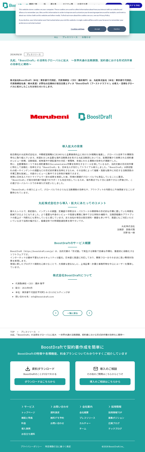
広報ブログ (114, 423)
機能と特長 (27, 417)
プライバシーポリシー (31, 446)
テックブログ (115, 428)
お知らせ (86, 37)
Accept (97, 29)
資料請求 (54, 412)
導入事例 (25, 428)
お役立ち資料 (28, 434)
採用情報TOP (115, 412)
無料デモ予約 (133, 5)
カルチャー (85, 423)
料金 (23, 423)
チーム (82, 428)
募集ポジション (116, 417)
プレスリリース (70, 37)
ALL (56, 37)
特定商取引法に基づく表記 (58, 446)
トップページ (28, 412)
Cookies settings (77, 29)
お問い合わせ (57, 423)
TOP (12, 331)
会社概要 (84, 412)
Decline (117, 29)
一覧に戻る (72, 313)
